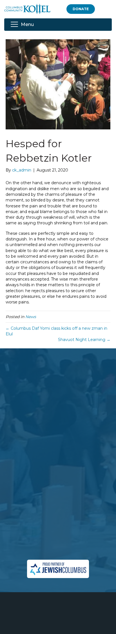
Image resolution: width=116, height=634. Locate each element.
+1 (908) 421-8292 (70, 540)
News (30, 316)
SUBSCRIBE (25, 477)
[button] (80, 9)
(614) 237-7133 (66, 534)
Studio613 (72, 624)
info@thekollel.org (58, 550)
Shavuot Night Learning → (84, 339)
